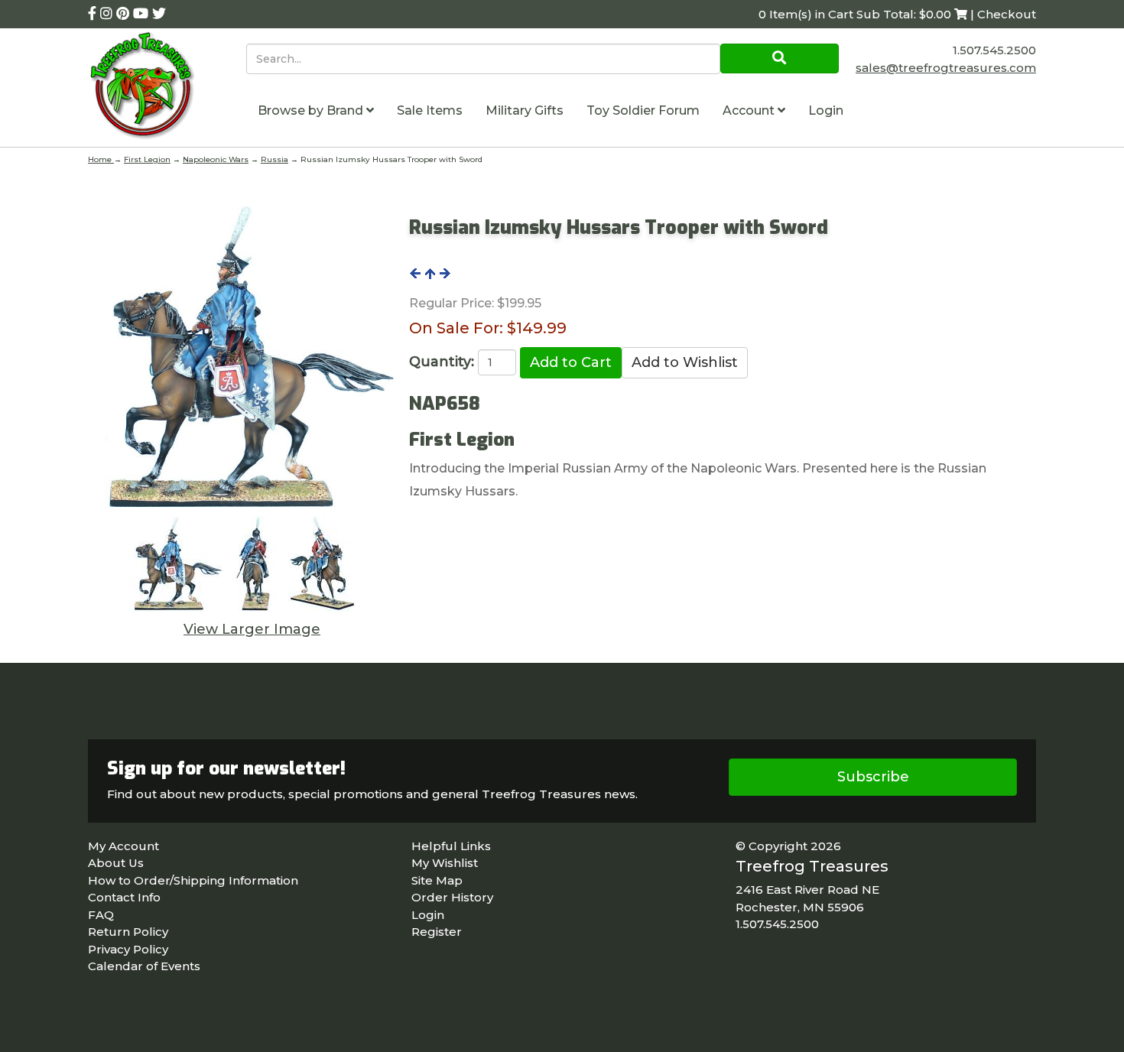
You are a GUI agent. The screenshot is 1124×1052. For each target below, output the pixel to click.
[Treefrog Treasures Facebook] (94, 13)
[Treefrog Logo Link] (167, 87)
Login (825, 110)
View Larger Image (252, 629)
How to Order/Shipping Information (193, 880)
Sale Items (430, 110)
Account (750, 110)
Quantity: (441, 361)
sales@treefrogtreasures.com (946, 67)
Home (101, 159)
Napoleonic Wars (216, 159)
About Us (116, 863)
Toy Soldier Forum (643, 110)
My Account (123, 846)
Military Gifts (525, 110)
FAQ (101, 915)
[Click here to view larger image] (243, 356)
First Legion (147, 159)
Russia (274, 159)
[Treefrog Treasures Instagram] (108, 13)
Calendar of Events (144, 966)
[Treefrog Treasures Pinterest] (124, 13)
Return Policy (128, 931)
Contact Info (124, 897)
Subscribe (873, 776)
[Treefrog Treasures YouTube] (142, 13)
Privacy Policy (128, 949)
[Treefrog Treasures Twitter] (159, 13)
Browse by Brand (312, 110)
